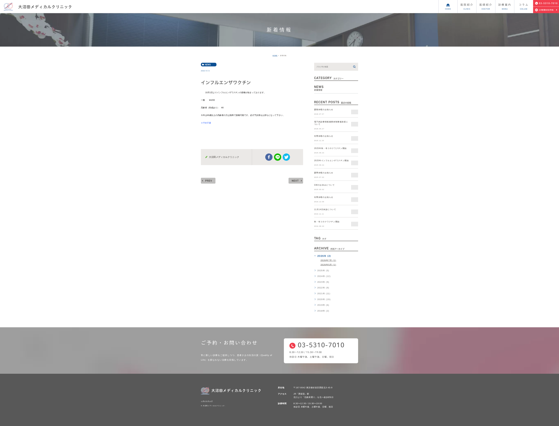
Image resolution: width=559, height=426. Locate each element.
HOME (275, 55)
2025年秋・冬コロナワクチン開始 (330, 148)
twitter (286, 157)
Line (277, 157)
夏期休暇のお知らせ (323, 109)
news (208, 64)
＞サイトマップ (207, 401)
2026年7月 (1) (328, 260)
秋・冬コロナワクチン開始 (327, 222)
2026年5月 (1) (328, 265)
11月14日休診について (325, 209)
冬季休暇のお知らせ (323, 136)
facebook (269, 157)
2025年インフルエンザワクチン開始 (331, 160)
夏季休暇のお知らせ (323, 173)
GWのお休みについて (324, 185)
